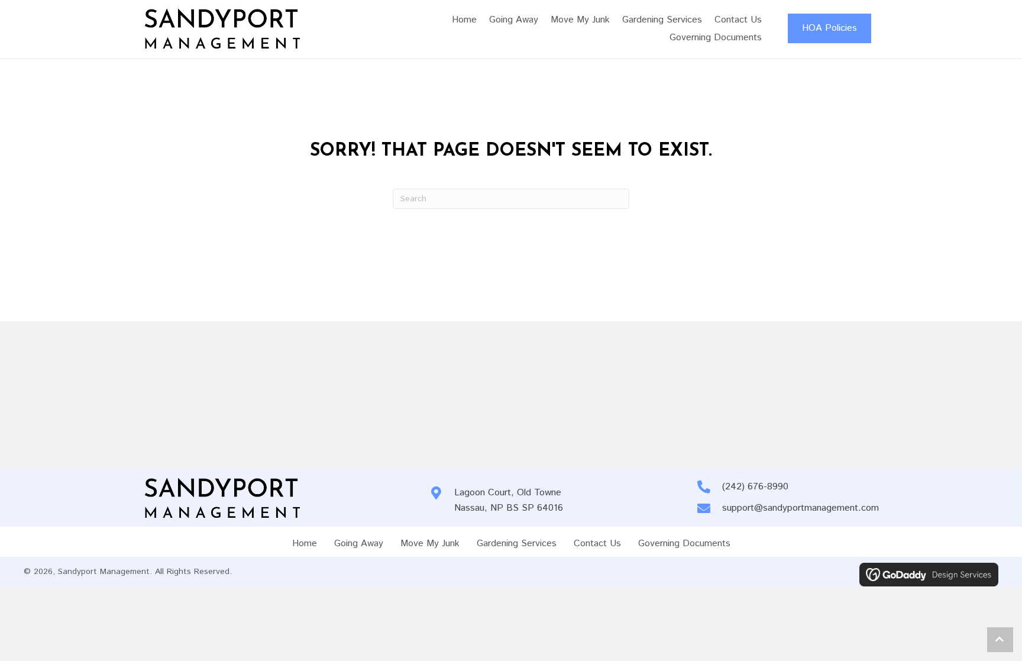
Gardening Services (517, 543)
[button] (1000, 639)
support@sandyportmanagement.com (800, 508)
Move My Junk (430, 543)
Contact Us (597, 543)
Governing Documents (684, 543)
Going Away (358, 543)
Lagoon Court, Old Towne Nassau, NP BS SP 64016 (508, 500)
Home (304, 543)
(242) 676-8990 (755, 487)
